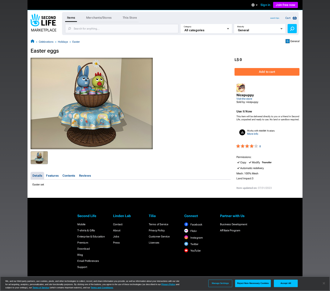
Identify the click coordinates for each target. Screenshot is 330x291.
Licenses (154, 242)
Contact (117, 224)
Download (83, 248)
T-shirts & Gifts (86, 230)
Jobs (116, 236)
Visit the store (244, 98)
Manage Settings (220, 283)
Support (82, 267)
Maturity (240, 27)
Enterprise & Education (91, 236)
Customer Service (159, 236)
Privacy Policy (157, 230)
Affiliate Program (230, 230)
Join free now (285, 5)
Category (187, 27)
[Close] (324, 283)
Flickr (193, 230)
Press (116, 242)
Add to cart (267, 72)
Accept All (286, 283)
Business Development (233, 224)
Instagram (196, 237)
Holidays (63, 41)
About (116, 230)
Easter (76, 41)
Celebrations (46, 41)
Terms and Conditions (102, 287)
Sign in (265, 5)
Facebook (196, 224)
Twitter (194, 244)
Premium (82, 242)
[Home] (32, 41)
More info (252, 133)
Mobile (81, 224)
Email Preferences (88, 260)
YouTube (195, 250)
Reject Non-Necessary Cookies (253, 283)
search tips (274, 18)
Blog (80, 254)
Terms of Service (158, 224)
